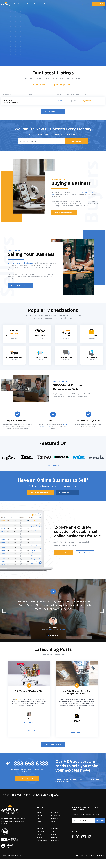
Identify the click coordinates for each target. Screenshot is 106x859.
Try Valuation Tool (66, 492)
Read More (28, 731)
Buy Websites (77, 725)
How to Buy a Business (63, 213)
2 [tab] (50, 635)
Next (102, 611)
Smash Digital (52, 630)
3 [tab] (52, 635)
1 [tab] (48, 635)
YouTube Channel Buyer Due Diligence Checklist (77, 692)
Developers (54, 837)
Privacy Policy (100, 855)
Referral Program (42, 841)
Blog (38, 819)
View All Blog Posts (52, 744)
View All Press (52, 465)
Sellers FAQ (54, 822)
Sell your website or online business (21, 263)
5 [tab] (55, 635)
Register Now (63, 553)
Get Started (97, 4)
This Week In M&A (29, 723)
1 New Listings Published (51, 85)
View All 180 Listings (52, 112)
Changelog (54, 828)
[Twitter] (77, 836)
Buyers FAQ (54, 819)
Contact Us (40, 828)
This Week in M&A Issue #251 (29, 691)
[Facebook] (73, 837)
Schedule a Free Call (26, 779)
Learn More (83, 553)
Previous (4, 611)
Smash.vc (62, 630)
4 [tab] (53, 635)
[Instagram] (89, 837)
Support (53, 834)
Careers (39, 834)
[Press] (4, 834)
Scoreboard (40, 837)
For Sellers (28, 4)
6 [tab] (57, 635)
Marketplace (18, 4)
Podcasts (39, 822)
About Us (39, 815)
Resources (47, 4)
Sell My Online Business (39, 492)
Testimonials (41, 831)
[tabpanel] (53, 609)
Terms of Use (79, 855)
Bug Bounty (55, 841)
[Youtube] (83, 837)
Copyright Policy (90, 855)
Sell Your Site (55, 812)
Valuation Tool (55, 815)
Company (37, 4)
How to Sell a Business (19, 286)
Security (53, 831)
